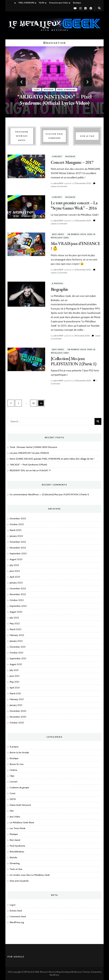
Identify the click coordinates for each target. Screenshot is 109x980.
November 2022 (18, 594)
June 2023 (15, 571)
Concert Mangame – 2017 (72, 162)
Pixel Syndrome (66, 90)
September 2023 (18, 553)
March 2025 (15, 530)
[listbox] (54, 81)
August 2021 (16, 664)
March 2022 (15, 629)
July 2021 (14, 670)
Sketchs (13, 857)
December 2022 (18, 588)
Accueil (11, 2)
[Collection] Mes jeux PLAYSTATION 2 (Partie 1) (73, 361)
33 (34, 403)
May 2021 (14, 681)
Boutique (77, 2)
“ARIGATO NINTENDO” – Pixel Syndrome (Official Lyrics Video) (54, 99)
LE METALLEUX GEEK (30, 972)
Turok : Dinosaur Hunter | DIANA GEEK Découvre (33, 447)
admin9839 (58, 183)
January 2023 (16, 582)
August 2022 (16, 611)
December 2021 (17, 646)
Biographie (59, 289)
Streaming (15, 863)
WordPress (54, 975)
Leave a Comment (59, 186)
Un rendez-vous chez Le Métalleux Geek (30, 875)
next (87, 82)
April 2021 (15, 687)
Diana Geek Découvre (20, 805)
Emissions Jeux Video (58, 2)
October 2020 (17, 722)
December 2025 (18, 518)
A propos (57, 283)
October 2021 (16, 652)
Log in (12, 904)
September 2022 (18, 606)
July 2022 (14, 617)
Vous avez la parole (19, 880)
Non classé (15, 840)
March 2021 (15, 693)
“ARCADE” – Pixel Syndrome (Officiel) (28, 464)
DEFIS (13, 799)
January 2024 (16, 536)
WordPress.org (17, 922)
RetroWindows (17, 851)
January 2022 (16, 641)
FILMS (41, 2)
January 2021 (16, 705)
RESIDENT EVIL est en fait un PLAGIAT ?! (30, 470)
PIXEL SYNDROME (26, 2)
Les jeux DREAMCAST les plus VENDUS (29, 453)
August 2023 (16, 559)
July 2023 (14, 565)
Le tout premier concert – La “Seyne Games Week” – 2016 (74, 205)
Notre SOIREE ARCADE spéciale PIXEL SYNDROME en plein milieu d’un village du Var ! (52, 458)
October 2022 (17, 600)
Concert (57, 156)
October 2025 (17, 524)
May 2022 (15, 623)
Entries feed (16, 910)
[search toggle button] (99, 8)
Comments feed (18, 916)
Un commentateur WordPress (24, 494)
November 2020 (18, 716)
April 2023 (15, 576)
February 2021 (17, 699)
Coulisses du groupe (19, 787)
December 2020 (18, 711)
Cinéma (13, 770)
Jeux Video (58, 234)
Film (12, 810)
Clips (37, 90)
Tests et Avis (16, 869)
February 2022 (17, 635)
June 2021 (14, 676)
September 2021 (18, 658)
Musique (49, 90)
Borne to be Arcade (19, 752)
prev (21, 82)
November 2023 (18, 547)
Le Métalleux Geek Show (22, 822)
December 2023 (18, 541)
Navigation (56, 43)
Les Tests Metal (17, 828)
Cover (12, 793)
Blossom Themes (82, 972)
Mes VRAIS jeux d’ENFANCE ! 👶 (75, 246)
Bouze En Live (17, 764)
